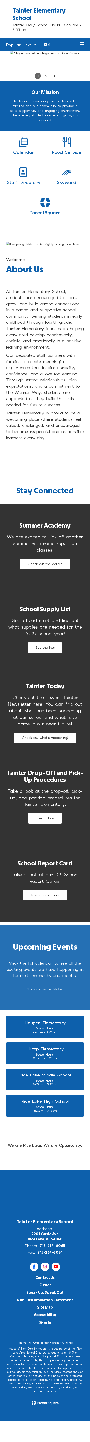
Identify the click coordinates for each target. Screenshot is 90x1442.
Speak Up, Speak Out (45, 1292)
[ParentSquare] (45, 1403)
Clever (45, 1285)
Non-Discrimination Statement (45, 1300)
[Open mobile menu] (81, 44)
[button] (21, 44)
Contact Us (45, 1277)
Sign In (45, 1322)
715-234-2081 (50, 1252)
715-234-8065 (52, 1246)
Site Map (45, 1307)
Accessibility (45, 1315)
